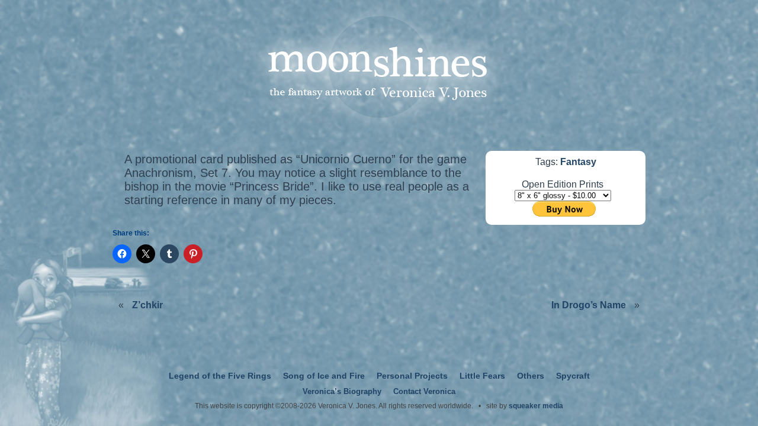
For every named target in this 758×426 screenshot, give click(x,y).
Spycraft (573, 375)
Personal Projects (412, 375)
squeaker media (536, 406)
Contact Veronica (424, 392)
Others (530, 375)
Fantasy (578, 162)
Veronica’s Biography (342, 392)
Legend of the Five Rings (220, 375)
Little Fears (482, 375)
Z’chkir (147, 305)
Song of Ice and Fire (324, 375)
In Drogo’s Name (588, 305)
